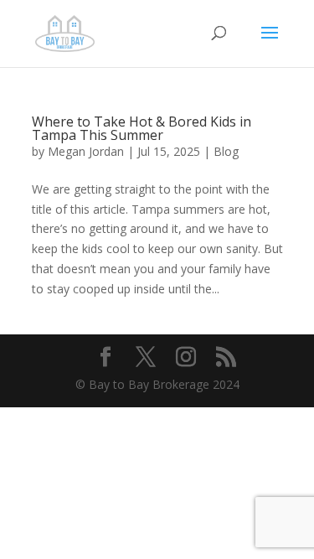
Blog (226, 151)
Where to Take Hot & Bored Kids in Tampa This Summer (141, 128)
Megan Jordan (86, 151)
